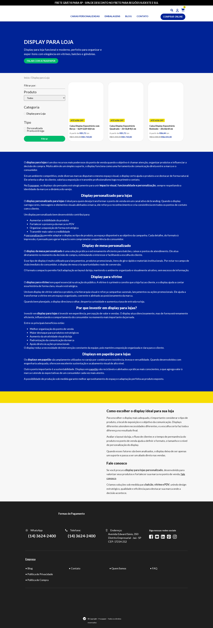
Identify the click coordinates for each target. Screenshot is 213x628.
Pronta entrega (35, 130)
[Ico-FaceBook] (151, 537)
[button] (172, 10)
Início (27, 77)
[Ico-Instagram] (175, 537)
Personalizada (34, 128)
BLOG (128, 16)
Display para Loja (35, 113)
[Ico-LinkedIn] (163, 537)
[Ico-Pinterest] (169, 537)
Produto (30, 92)
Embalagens (112, 16)
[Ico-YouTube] (157, 537)
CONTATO (142, 16)
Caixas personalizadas (85, 16)
